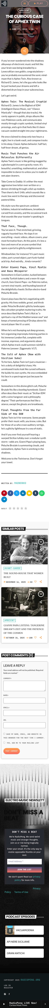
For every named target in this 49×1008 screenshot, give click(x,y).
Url (4, 720)
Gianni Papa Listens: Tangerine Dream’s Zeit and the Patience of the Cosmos (24, 629)
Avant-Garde (13, 568)
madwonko (20, 483)
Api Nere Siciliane (18, 941)
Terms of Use (21, 892)
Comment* (7, 678)
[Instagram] (5, 994)
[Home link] (4, 4)
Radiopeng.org (30, 979)
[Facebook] (9, 994)
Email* (6, 708)
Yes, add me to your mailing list (22, 743)
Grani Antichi (16, 953)
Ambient (24, 10)
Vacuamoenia (25, 930)
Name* (5, 695)
